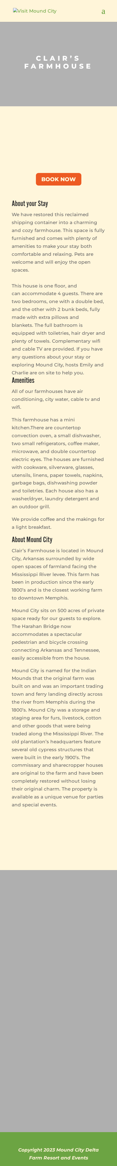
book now (58, 179)
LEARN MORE (36, 1053)
